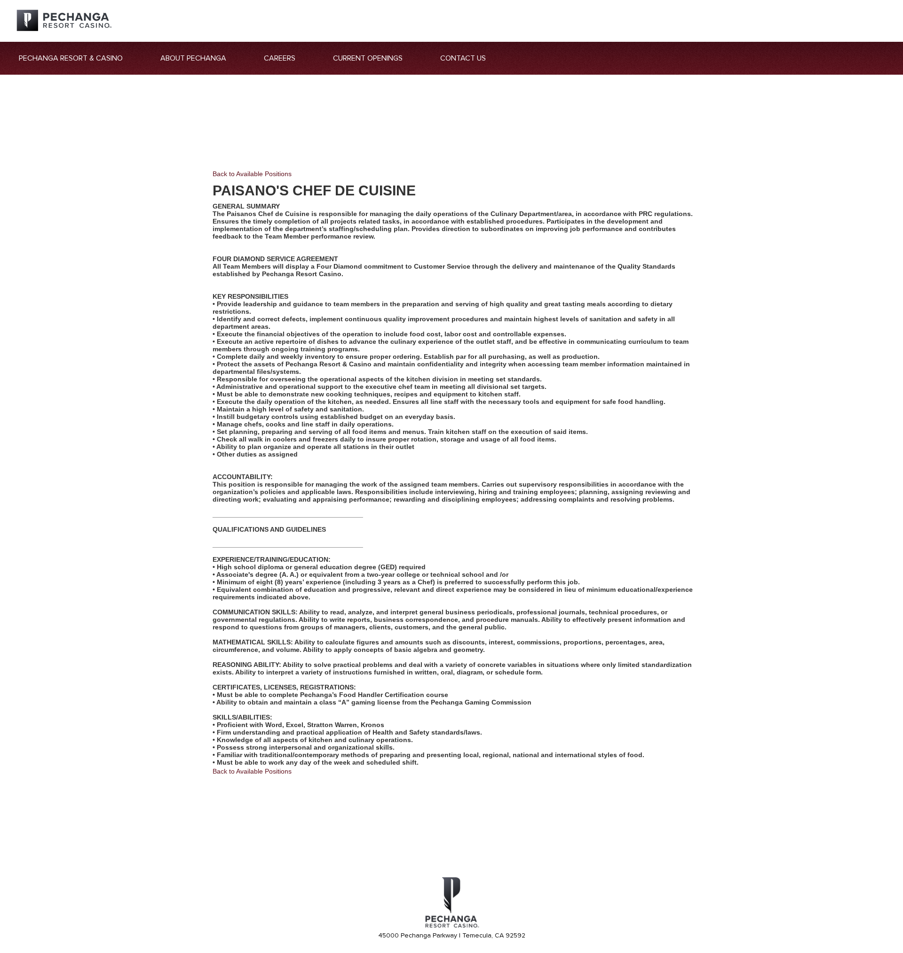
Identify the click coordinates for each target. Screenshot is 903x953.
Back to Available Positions (252, 174)
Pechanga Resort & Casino (71, 58)
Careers (279, 58)
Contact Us (463, 58)
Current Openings (368, 58)
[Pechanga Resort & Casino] (451, 926)
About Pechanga (193, 58)
